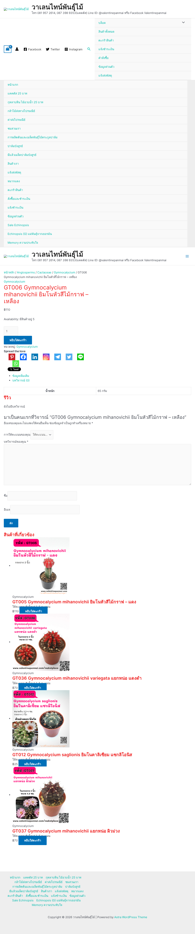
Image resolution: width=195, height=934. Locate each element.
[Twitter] (66, 357)
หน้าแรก (13, 84)
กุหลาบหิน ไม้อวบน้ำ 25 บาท (25, 102)
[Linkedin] (32, 357)
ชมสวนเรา (14, 128)
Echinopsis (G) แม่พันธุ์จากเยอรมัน (30, 234)
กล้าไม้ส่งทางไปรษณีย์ (21, 111)
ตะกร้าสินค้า (106, 40)
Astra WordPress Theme (130, 917)
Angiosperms (26, 272)
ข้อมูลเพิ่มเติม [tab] (20, 376)
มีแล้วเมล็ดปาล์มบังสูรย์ (22, 155)
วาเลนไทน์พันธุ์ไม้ (57, 7)
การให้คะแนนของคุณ (17, 434)
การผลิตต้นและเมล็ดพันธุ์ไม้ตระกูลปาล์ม (33, 137)
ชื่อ (5, 495)
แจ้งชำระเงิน (106, 49)
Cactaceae (44, 272)
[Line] (78, 357)
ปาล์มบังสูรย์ (15, 146)
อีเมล (7, 509)
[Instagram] (44, 357)
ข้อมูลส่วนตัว (106, 66)
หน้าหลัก (9, 272)
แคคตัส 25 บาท (17, 93)
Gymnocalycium (64, 272)
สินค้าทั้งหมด (106, 31)
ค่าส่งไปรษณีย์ (16, 120)
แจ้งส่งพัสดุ (105, 75)
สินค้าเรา (13, 163)
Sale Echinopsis (18, 225)
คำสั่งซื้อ (103, 58)
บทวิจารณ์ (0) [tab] (21, 380)
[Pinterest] (9, 357)
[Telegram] (55, 357)
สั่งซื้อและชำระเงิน (19, 199)
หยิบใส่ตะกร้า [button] (33, 611)
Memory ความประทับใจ (23, 242)
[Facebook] (21, 357)
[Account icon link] (17, 49)
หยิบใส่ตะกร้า (18, 340)
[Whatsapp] (13, 363)
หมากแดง (14, 181)
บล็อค (102, 23)
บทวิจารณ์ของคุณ (16, 441)
